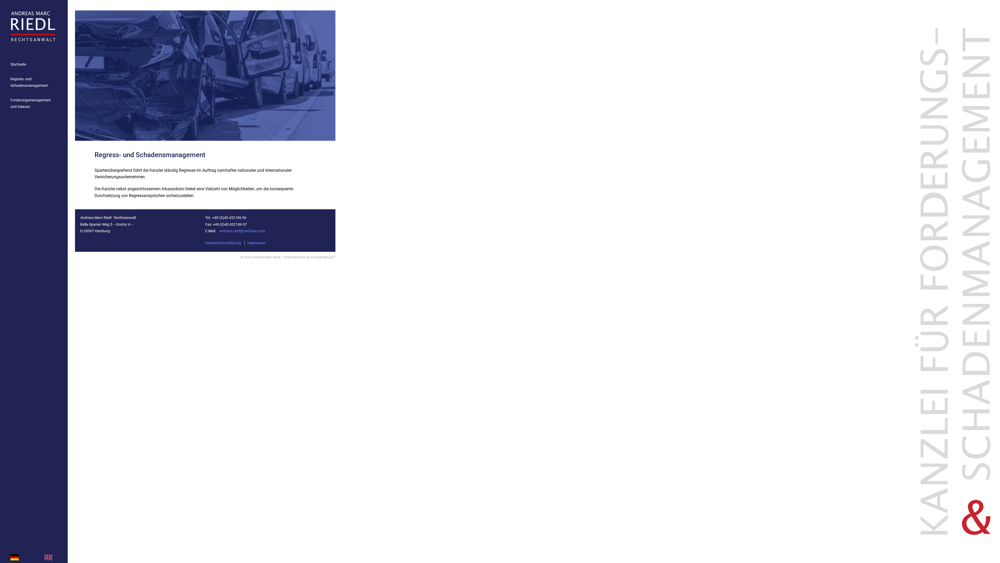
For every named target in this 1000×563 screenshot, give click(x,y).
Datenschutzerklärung (223, 243)
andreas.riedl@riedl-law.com (242, 231)
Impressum (256, 243)
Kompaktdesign (323, 257)
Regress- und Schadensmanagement (29, 82)
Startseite (18, 64)
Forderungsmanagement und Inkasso (30, 103)
